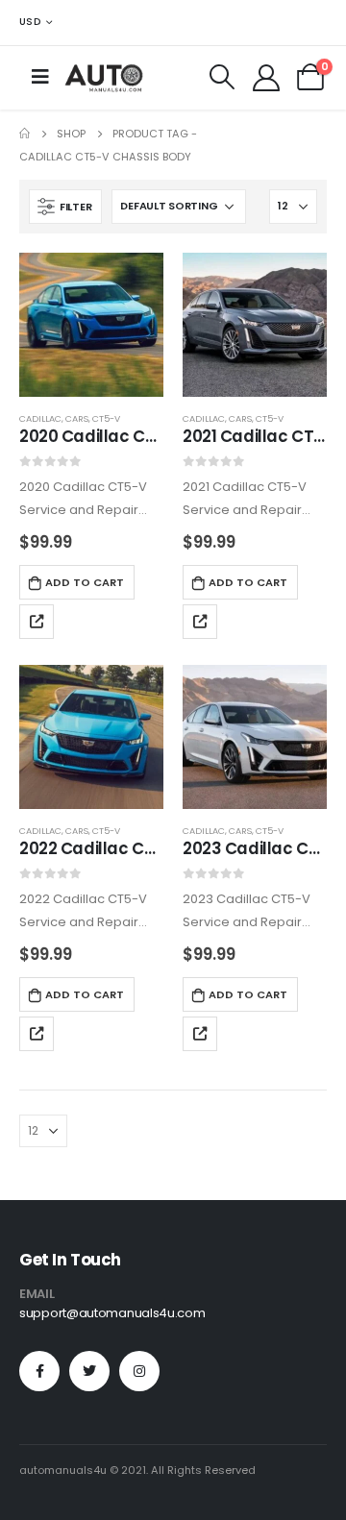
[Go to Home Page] (24, 133)
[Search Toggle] (222, 76)
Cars (76, 418)
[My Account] (266, 76)
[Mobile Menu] (40, 77)
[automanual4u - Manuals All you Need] (104, 77)
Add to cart (84, 582)
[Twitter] (89, 1371)
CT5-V (106, 418)
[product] (91, 325)
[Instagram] (139, 1371)
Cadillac (40, 418)
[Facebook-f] (39, 1371)
